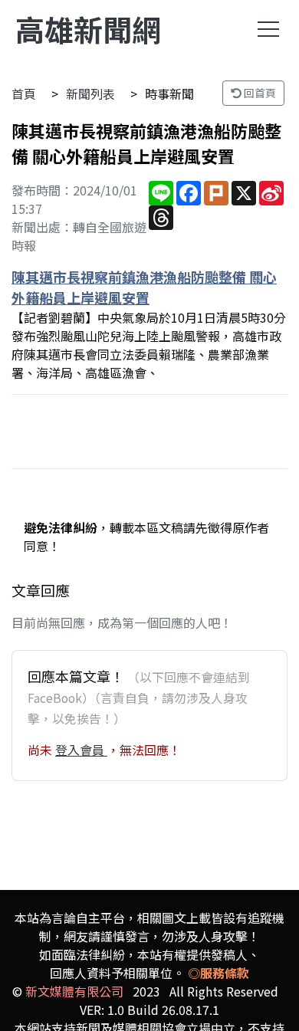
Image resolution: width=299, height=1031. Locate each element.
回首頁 (259, 92)
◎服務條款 (218, 973)
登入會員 (81, 749)
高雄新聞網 (88, 29)
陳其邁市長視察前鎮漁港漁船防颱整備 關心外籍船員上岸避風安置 (144, 287)
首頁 (24, 93)
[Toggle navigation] (268, 29)
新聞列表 (90, 93)
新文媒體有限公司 (74, 991)
